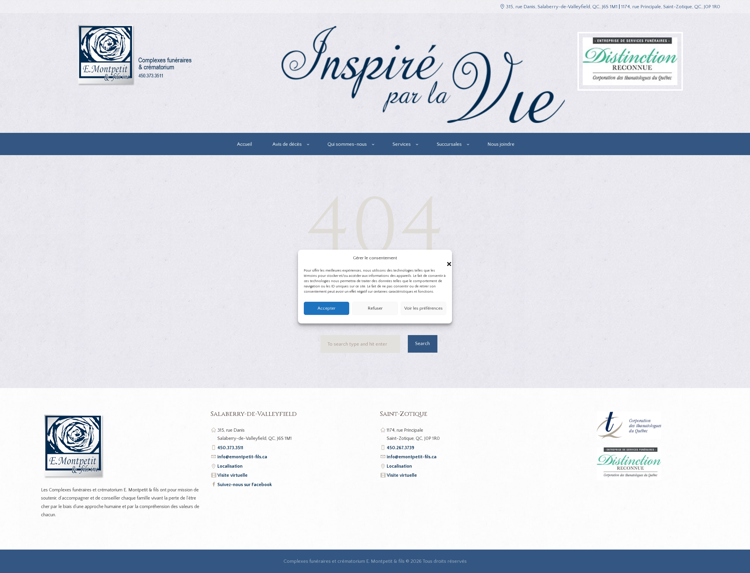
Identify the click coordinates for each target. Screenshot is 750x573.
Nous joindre (501, 144)
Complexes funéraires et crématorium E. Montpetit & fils (344, 561)
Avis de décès (287, 144)
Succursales (449, 144)
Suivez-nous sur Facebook (244, 484)
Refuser (375, 308)
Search (422, 343)
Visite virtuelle (232, 475)
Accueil (244, 144)
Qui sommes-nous (347, 144)
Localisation (230, 466)
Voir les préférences (423, 308)
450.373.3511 (230, 447)
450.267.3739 (400, 447)
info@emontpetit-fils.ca (242, 456)
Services (402, 144)
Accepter (326, 308)
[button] (443, 258)
